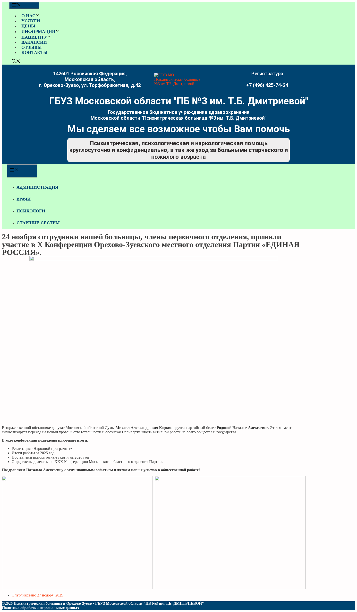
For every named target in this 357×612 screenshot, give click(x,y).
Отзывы (31, 47)
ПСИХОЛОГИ (31, 211)
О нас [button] (28, 15)
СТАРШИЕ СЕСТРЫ (38, 222)
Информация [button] (38, 31)
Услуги (30, 20)
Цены (28, 26)
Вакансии (34, 42)
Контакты (34, 52)
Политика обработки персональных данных (40, 608)
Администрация (37, 187)
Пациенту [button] (34, 37)
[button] (16, 61)
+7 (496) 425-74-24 (267, 85)
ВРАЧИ (24, 199)
